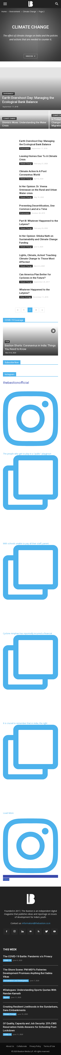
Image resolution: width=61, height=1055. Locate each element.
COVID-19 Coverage (14, 320)
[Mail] (30, 931)
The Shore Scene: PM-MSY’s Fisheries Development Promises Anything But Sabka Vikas (27, 973)
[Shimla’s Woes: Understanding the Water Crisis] (24, 122)
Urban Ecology (25, 297)
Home (4, 11)
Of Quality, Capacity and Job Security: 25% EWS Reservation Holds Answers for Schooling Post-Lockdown (30, 1027)
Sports (6, 997)
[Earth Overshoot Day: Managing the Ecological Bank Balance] (30, 88)
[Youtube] (54, 931)
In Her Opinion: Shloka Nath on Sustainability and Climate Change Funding (38, 239)
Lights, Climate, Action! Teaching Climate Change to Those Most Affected (37, 258)
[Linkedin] (22, 931)
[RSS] (38, 931)
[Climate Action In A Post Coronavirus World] (10, 175)
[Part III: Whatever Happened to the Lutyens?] (10, 224)
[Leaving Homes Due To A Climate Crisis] (10, 159)
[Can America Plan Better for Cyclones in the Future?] (10, 278)
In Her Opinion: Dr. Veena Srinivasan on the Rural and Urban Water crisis (38, 190)
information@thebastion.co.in (36, 923)
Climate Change (29, 11)
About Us (10, 1046)
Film (7, 341)
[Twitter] (46, 931)
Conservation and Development (16, 981)
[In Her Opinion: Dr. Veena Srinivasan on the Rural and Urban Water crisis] (10, 190)
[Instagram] (14, 931)
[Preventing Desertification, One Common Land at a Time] (10, 209)
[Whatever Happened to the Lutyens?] (10, 293)
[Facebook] (6, 931)
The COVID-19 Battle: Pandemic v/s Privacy (27, 956)
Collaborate (22, 1046)
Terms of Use (49, 1046)
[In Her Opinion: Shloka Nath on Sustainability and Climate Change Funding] (10, 239)
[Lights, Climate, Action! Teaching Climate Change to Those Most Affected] (10, 259)
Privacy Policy (35, 1046)
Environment (14, 11)
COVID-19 (7, 960)
